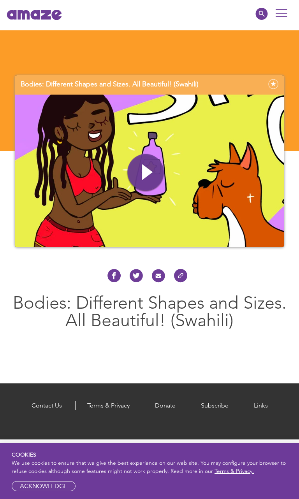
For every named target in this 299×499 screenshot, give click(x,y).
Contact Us (47, 405)
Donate (165, 405)
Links (261, 405)
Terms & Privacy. (234, 470)
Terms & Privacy (108, 405)
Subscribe (215, 405)
